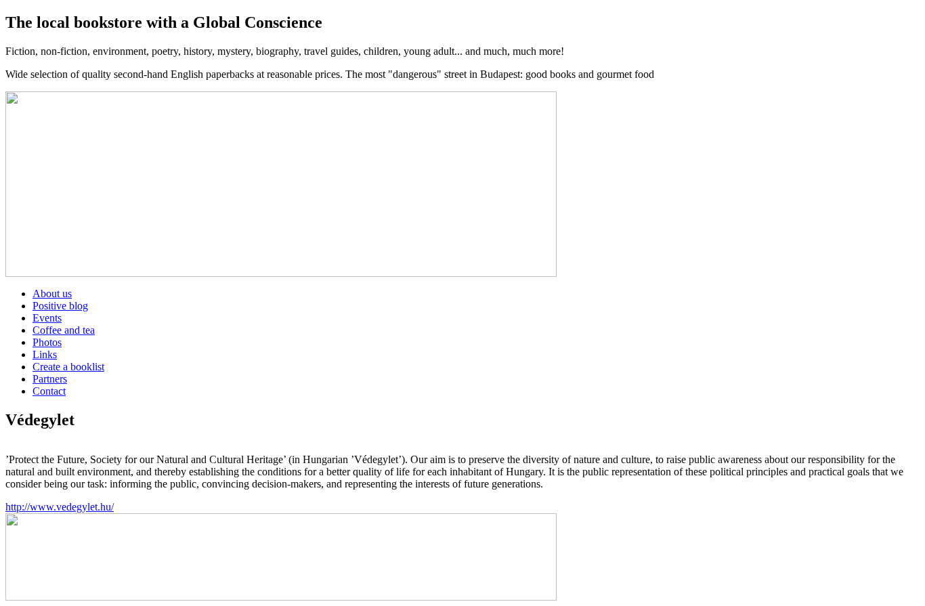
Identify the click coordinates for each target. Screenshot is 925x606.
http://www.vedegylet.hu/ (59, 507)
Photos (47, 342)
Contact (49, 391)
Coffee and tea (64, 330)
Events (47, 318)
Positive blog (60, 305)
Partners (50, 379)
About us (52, 293)
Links (45, 354)
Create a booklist (68, 366)
